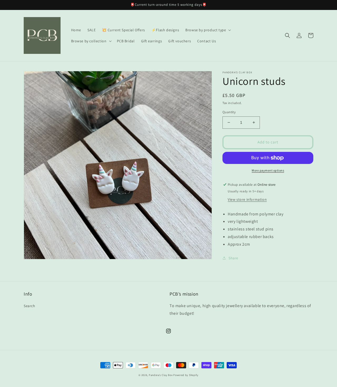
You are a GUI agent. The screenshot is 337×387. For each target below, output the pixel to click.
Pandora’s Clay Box (161, 375)
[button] (207, 29)
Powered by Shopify (186, 375)
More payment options (268, 170)
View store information (247, 199)
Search (29, 305)
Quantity (229, 112)
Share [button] (233, 258)
